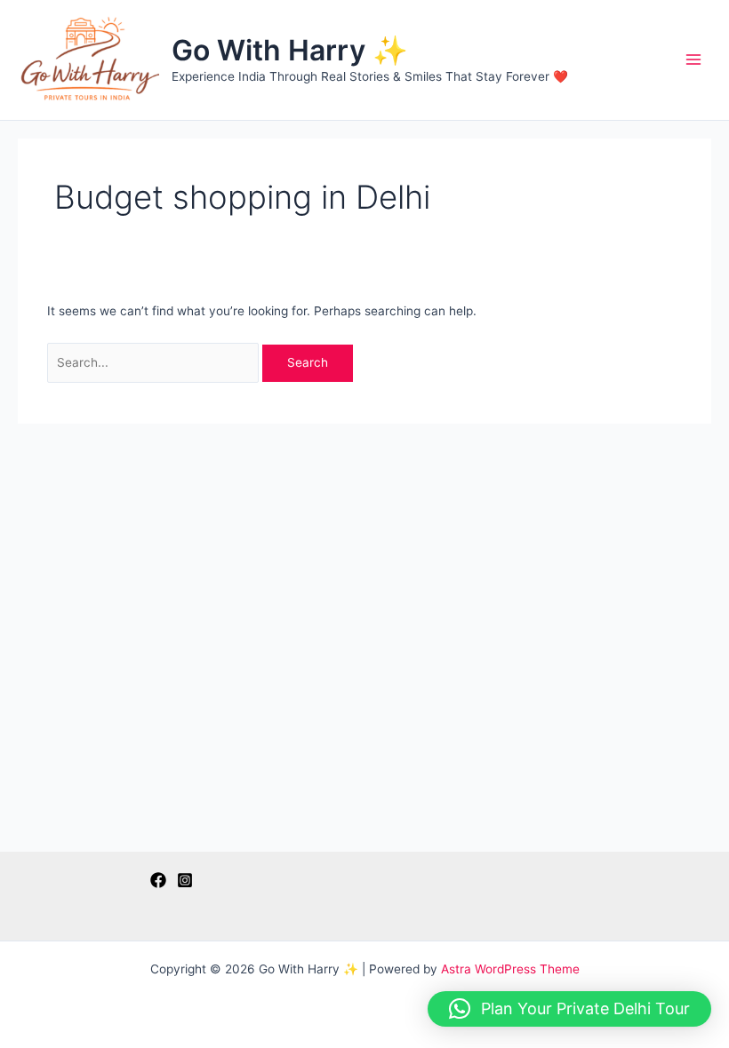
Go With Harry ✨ (290, 50)
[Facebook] (158, 880)
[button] (569, 1009)
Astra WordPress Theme (510, 969)
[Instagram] (185, 880)
